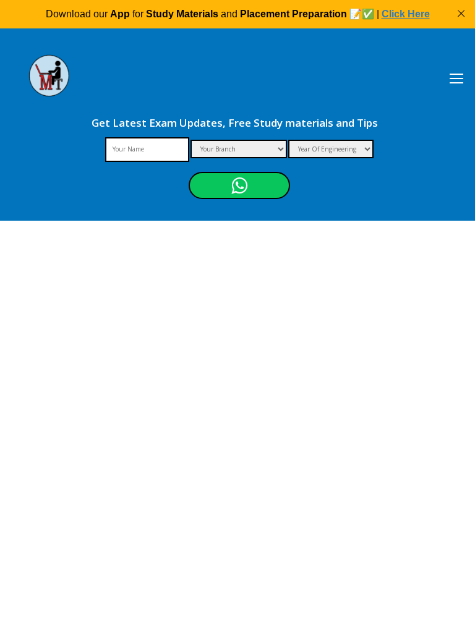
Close (461, 14)
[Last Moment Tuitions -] (49, 84)
